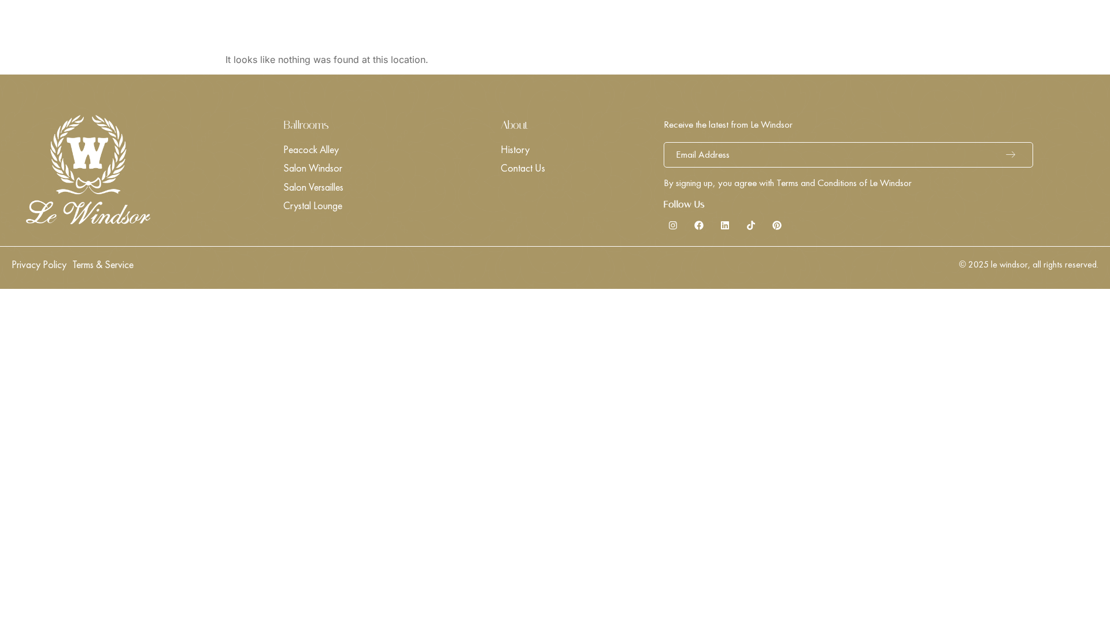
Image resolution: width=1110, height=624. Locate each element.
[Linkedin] (725, 225)
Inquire (1063, 26)
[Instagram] (673, 225)
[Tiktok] (751, 225)
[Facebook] (699, 225)
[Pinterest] (777, 225)
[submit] (1013, 155)
